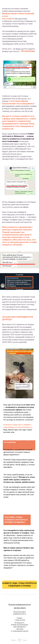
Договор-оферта (20, 608)
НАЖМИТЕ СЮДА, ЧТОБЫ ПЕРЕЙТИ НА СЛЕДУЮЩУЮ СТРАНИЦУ (19, 584)
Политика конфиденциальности (19, 604)
